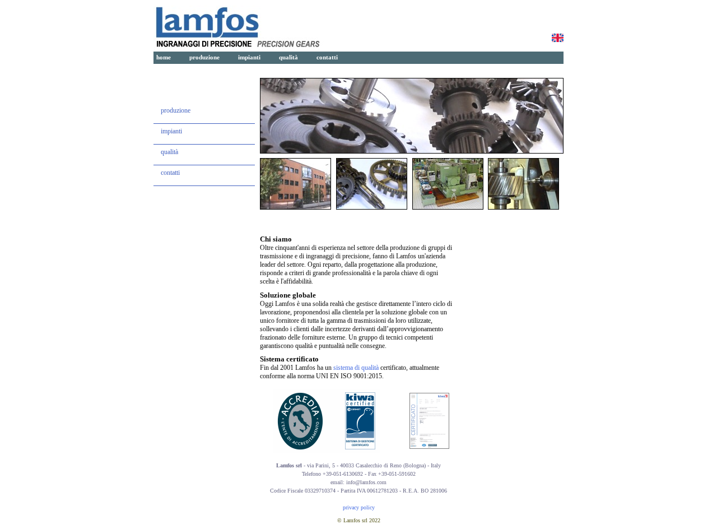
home (163, 57)
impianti (249, 57)
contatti (327, 57)
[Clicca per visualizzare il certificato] (429, 447)
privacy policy (359, 507)
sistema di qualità (356, 368)
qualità (288, 57)
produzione (204, 57)
